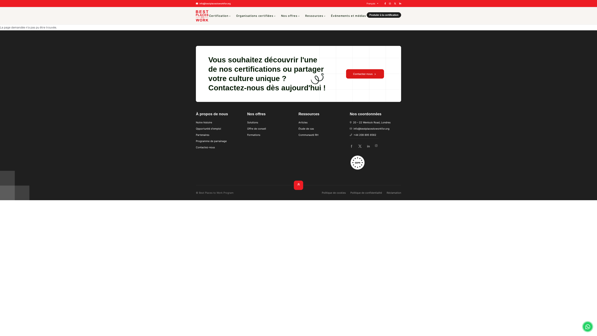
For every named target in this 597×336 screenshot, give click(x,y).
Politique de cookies (334, 192)
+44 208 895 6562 (365, 134)
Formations (253, 134)
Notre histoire (204, 122)
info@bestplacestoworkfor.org (371, 128)
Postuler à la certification (383, 15)
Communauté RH (308, 134)
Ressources (314, 15)
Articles (303, 122)
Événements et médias (348, 15)
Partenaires (202, 134)
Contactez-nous (363, 73)
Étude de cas (306, 128)
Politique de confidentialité (366, 192)
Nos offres (289, 15)
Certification (218, 15)
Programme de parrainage (211, 141)
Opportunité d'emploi (208, 128)
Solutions (252, 122)
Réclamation (394, 192)
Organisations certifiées (254, 15)
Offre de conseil (256, 128)
